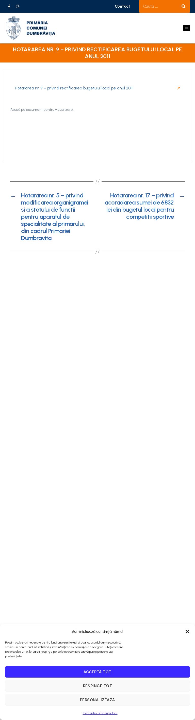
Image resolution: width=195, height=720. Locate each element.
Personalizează (97, 699)
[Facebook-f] (9, 6)
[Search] (183, 6)
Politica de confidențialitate (100, 713)
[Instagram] (18, 6)
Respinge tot (97, 685)
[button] (187, 631)
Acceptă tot (97, 671)
